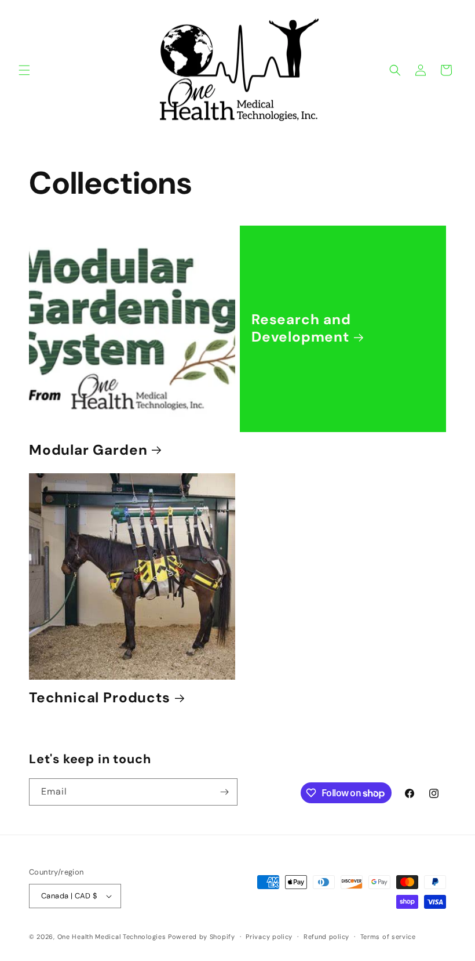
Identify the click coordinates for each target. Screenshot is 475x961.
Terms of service (388, 937)
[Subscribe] (224, 792)
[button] (24, 70)
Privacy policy (269, 937)
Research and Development (301, 328)
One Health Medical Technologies (111, 937)
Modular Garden (88, 450)
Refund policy (326, 937)
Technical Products (99, 698)
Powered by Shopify (201, 937)
